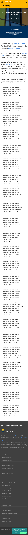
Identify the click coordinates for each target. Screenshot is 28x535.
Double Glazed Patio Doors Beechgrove (11, 186)
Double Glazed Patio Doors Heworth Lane (11, 390)
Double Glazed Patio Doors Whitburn (10, 201)
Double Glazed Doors (6, 457)
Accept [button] (23, 532)
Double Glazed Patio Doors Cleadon (10, 259)
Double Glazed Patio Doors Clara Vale (11, 411)
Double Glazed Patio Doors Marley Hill (11, 231)
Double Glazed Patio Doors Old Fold (10, 289)
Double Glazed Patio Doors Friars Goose (11, 173)
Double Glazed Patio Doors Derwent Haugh (12, 312)
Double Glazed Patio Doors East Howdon (11, 263)
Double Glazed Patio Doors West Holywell (12, 175)
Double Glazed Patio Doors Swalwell (10, 171)
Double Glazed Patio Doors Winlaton (10, 117)
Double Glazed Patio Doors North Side (11, 254)
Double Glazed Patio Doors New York (11, 91)
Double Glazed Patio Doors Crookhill (10, 226)
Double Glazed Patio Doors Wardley (10, 162)
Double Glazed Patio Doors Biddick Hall (11, 156)
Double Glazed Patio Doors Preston (10, 409)
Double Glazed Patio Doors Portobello (11, 299)
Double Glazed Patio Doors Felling (10, 345)
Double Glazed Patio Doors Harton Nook (11, 95)
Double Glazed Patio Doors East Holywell (11, 239)
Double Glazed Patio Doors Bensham (11, 295)
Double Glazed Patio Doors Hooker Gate (11, 110)
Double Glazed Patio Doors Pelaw (10, 332)
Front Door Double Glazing (7, 490)
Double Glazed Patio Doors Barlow (10, 325)
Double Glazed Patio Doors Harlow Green (11, 280)
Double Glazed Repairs (7, 460)
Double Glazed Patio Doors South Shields (11, 115)
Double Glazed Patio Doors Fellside (10, 132)
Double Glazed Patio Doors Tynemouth (11, 143)
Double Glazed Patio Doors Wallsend (10, 415)
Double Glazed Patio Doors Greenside (11, 102)
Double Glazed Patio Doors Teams (10, 220)
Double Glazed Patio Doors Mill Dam (10, 164)
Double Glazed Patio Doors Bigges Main (11, 276)
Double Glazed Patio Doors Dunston (10, 284)
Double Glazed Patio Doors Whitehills (11, 222)
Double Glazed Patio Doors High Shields (11, 349)
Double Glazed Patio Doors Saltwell (10, 181)
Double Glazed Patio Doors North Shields (11, 347)
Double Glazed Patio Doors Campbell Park (12, 366)
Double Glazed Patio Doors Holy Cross (11, 235)
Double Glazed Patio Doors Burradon (10, 278)
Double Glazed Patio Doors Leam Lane (11, 218)
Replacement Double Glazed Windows (10, 482)
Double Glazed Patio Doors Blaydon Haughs (12, 158)
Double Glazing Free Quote (7, 473)
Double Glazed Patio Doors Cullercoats (11, 265)
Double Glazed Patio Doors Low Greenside (12, 362)
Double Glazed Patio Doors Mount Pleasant (12, 108)
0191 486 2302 (6, 5)
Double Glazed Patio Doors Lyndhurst (11, 310)
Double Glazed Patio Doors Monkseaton (11, 246)
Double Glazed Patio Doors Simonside (11, 168)
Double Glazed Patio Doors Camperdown (11, 385)
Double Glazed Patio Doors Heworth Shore (12, 327)
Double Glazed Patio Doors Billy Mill (10, 244)
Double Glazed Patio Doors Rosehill (10, 177)
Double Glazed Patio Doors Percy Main (11, 211)
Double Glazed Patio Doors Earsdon (10, 261)
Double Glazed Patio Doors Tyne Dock (11, 392)
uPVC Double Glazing (6, 510)
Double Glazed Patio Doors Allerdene (10, 216)
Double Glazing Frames (7, 498)
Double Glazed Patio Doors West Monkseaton (12, 287)
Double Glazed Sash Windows (8, 465)
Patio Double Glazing (6, 488)
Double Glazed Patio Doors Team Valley (11, 166)
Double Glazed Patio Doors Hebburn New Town (13, 306)
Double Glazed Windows (7, 454)
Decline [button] (16, 532)
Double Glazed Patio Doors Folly (10, 368)
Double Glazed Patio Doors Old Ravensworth (12, 207)
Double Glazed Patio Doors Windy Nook (11, 128)
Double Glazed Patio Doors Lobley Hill (11, 308)
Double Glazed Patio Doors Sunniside (11, 147)
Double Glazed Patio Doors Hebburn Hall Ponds (13, 106)
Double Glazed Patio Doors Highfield (10, 93)
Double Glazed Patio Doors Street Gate (11, 203)
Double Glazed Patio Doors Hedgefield (11, 405)
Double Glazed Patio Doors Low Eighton (11, 370)
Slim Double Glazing (6, 518)
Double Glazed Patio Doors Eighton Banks (12, 209)
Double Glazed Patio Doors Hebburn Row (11, 291)
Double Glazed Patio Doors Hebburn (10, 256)
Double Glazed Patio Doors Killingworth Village (12, 355)
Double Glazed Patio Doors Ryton (10, 302)
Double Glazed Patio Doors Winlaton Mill (11, 394)
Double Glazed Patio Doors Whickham (11, 403)
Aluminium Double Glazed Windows (9, 480)
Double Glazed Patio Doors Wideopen (11, 297)
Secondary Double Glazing (7, 468)
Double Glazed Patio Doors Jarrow (10, 141)
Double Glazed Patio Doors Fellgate (10, 196)
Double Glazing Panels (6, 493)
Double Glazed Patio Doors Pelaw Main (11, 357)
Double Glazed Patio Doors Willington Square (12, 413)
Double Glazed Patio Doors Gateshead (11, 379)
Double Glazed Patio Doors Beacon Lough (12, 98)
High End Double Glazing (7, 496)
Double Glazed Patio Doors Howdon (10, 104)
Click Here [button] (19, 530)
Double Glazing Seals (6, 505)
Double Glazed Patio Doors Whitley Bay (11, 334)
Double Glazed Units (6, 463)
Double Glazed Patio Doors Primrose (10, 407)
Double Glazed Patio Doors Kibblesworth (11, 87)
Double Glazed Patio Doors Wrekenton (11, 205)
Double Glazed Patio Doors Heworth (10, 267)
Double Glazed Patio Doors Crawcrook (11, 321)
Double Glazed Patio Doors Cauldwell (11, 248)
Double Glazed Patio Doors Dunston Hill (11, 138)
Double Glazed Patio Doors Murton (10, 190)
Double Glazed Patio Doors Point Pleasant (12, 145)
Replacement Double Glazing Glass (9, 513)
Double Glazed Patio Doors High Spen (11, 340)
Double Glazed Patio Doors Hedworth (11, 317)
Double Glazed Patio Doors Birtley (10, 330)
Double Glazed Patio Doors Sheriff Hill (11, 134)
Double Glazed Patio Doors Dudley (10, 136)
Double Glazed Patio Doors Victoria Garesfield (12, 184)
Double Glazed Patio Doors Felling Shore (11, 199)
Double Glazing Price (6, 521)
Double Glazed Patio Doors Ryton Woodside (12, 119)
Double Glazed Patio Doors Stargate (10, 364)
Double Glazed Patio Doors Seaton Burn (11, 153)
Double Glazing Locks (6, 508)
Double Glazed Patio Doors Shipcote (10, 130)
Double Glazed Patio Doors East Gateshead (12, 229)
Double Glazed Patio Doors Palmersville (11, 388)
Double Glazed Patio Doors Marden (10, 336)
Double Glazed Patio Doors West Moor (11, 274)
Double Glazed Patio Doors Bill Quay (10, 377)
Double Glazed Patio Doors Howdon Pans (12, 293)
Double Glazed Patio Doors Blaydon (10, 237)
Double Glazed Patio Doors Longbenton (11, 381)
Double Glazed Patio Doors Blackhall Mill (11, 250)
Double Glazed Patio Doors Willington (11, 192)
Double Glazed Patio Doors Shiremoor (11, 400)
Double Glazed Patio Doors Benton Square (12, 89)
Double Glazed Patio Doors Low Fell (10, 214)
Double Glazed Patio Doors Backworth (11, 188)
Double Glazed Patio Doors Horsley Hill (11, 323)
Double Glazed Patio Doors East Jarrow (11, 233)
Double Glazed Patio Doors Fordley (10, 160)
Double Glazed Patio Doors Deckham (11, 315)
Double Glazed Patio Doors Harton (10, 123)
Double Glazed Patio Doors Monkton (10, 319)
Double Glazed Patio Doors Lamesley (11, 282)
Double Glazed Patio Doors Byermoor (11, 125)
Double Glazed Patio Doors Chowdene (11, 252)
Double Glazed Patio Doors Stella (10, 121)
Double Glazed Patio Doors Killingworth (11, 396)
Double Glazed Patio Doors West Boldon (11, 113)
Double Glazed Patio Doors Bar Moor (10, 149)
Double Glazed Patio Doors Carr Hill (10, 351)
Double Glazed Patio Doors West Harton (11, 398)
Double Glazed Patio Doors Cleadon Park (11, 100)
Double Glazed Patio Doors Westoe (10, 383)
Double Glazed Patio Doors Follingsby (11, 373)
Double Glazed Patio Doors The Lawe (11, 342)
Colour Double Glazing (6, 516)
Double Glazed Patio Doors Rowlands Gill (11, 304)
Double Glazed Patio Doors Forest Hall (11, 360)
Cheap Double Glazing (6, 485)
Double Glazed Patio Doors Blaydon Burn (11, 224)
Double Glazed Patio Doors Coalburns (11, 269)
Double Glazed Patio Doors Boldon (10, 353)
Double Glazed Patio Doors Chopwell (10, 375)
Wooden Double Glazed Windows (9, 471)
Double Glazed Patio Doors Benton (10, 179)
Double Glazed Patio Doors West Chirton (11, 151)
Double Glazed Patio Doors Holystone (11, 241)
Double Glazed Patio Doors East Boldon (11, 338)
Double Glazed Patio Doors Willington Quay (12, 272)
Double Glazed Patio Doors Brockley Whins (12, 194)
